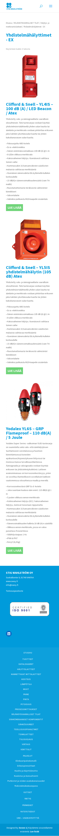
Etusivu (9, 23)
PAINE (26, 694)
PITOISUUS (26, 704)
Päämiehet (27, 805)
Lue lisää (14, 207)
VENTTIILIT (26, 749)
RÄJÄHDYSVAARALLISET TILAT (26, 23)
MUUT (26, 689)
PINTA (26, 699)
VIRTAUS (26, 744)
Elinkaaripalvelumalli (26, 760)
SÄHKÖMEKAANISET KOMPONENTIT (26, 719)
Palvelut (28, 755)
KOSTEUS (26, 679)
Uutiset (27, 792)
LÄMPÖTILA (26, 684)
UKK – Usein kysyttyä (28, 818)
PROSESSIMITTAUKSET (26, 709)
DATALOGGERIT (26, 664)
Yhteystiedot (27, 811)
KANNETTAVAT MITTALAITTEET (26, 674)
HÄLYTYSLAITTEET (26, 669)
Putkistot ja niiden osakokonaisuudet (26, 780)
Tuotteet (27, 659)
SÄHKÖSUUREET (26, 724)
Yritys (27, 798)
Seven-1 (23, 827)
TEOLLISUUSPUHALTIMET (26, 729)
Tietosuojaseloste (14, 590)
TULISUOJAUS (26, 739)
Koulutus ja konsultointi (26, 775)
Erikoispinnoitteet (26, 765)
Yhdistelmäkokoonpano (26, 785)
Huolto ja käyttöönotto (26, 770)
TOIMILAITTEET (26, 734)
